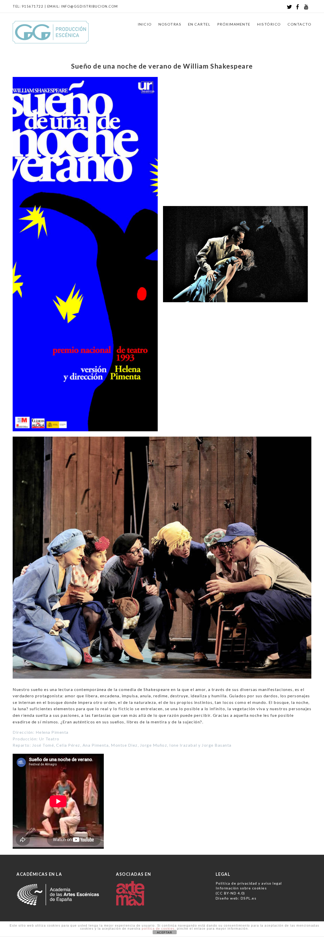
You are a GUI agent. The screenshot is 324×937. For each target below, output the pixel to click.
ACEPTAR (164, 932)
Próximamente (234, 24)
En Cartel (199, 24)
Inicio (145, 24)
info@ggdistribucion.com (89, 6)
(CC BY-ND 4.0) (230, 893)
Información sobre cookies (241, 888)
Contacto (299, 24)
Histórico (269, 24)
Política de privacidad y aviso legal (249, 883)
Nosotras (169, 24)
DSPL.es (249, 898)
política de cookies (158, 928)
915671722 (33, 6)
